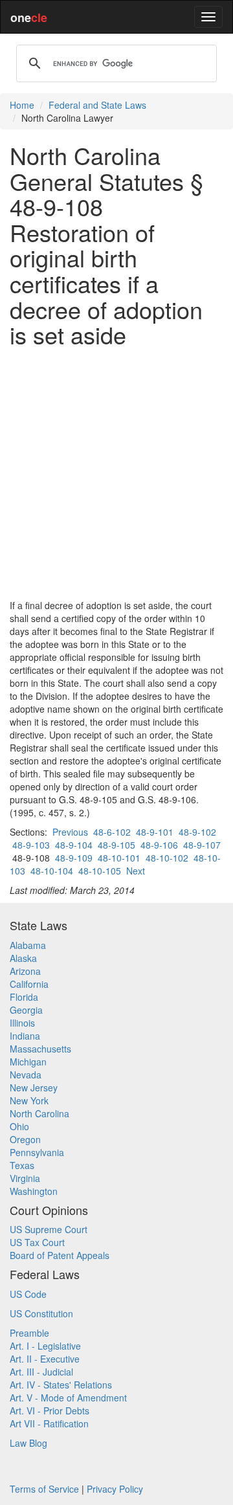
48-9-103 (31, 844)
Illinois (22, 1022)
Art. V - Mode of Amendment (68, 1397)
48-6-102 (112, 831)
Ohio (19, 1126)
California (29, 983)
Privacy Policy (115, 1488)
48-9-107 (202, 844)
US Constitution (41, 1313)
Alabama (28, 945)
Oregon (25, 1139)
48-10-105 (99, 870)
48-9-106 (159, 844)
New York (29, 1100)
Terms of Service (44, 1488)
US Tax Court (37, 1242)
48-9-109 (74, 857)
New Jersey (34, 1087)
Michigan (28, 1061)
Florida (24, 996)
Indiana (25, 1035)
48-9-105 (116, 844)
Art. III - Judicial (41, 1371)
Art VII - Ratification (49, 1423)
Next (135, 870)
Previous (70, 831)
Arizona (25, 970)
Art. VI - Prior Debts (49, 1410)
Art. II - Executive (45, 1358)
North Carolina (39, 1113)
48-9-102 (197, 831)
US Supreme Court (48, 1229)
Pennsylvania (37, 1152)
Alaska (23, 958)
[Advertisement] (116, 473)
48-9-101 (154, 831)
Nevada (25, 1074)
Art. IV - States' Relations (61, 1384)
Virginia (25, 1178)
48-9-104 (74, 844)
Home (22, 104)
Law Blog (28, 1442)
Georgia (26, 1009)
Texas (22, 1165)
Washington (34, 1191)
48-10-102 (167, 857)
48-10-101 (119, 857)
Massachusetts (40, 1048)
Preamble (29, 1332)
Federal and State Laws (97, 104)
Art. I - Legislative (45, 1345)
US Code (28, 1294)
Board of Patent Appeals (59, 1255)
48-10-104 (51, 870)
